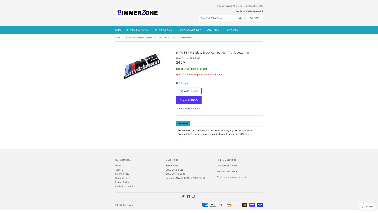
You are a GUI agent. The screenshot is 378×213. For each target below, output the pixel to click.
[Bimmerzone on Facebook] (188, 196)
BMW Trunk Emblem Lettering (139, 37)
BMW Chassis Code (175, 173)
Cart (257, 18)
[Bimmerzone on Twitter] (183, 196)
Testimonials (172, 165)
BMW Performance (137, 30)
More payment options (188, 108)
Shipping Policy (123, 178)
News (118, 165)
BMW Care (232, 30)
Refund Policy (122, 173)
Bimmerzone (128, 205)
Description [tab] (183, 123)
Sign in (239, 11)
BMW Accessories (190, 30)
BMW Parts (213, 30)
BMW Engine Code (175, 169)
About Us (119, 169)
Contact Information (125, 186)
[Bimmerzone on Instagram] (193, 196)
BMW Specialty (164, 30)
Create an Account (254, 11)
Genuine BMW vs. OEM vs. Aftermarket (185, 178)
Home (118, 30)
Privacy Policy (122, 182)
